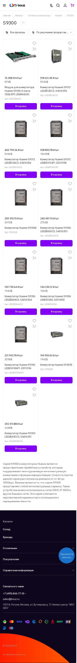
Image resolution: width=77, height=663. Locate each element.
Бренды (7, 537)
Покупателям (11, 559)
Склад (6, 529)
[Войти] (65, 5)
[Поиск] (58, 5)
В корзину (21, 106)
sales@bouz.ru (11, 599)
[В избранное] (34, 43)
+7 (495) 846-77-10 (13, 593)
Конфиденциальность (14, 654)
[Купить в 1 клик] (34, 49)
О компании (10, 548)
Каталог (8, 521)
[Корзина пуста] (72, 5)
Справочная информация (18, 570)
